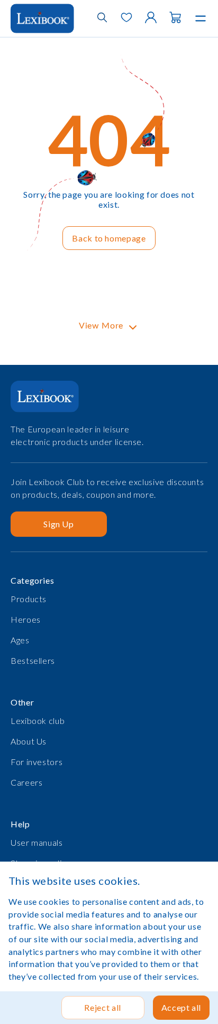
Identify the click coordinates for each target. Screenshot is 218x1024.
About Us (29, 741)
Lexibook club (38, 721)
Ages (20, 640)
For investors (36, 762)
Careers (26, 782)
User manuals (37, 842)
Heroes (26, 619)
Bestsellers (33, 660)
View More (101, 326)
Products (29, 599)
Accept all (181, 1007)
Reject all (102, 1007)
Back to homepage (109, 238)
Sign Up (58, 524)
